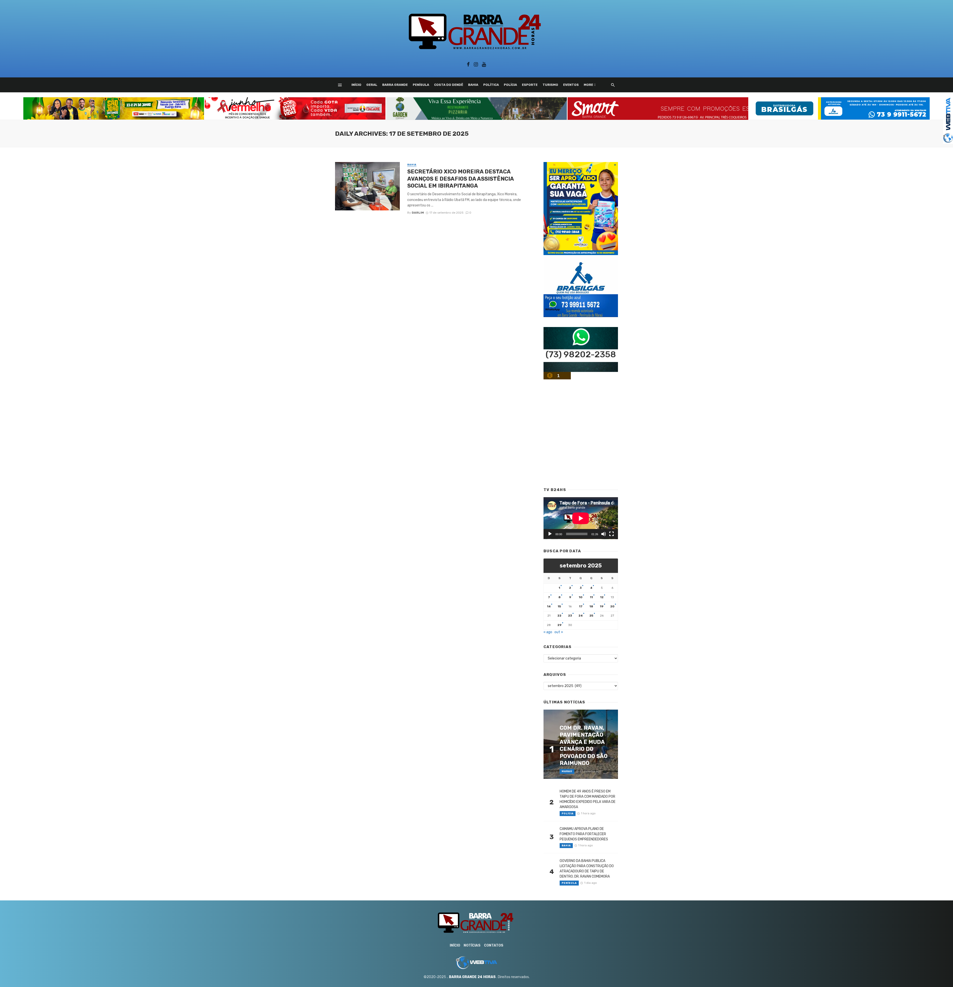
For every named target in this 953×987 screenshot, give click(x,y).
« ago (548, 632)
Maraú (567, 771)
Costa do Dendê (448, 85)
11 (591, 597)
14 (549, 606)
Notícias (472, 945)
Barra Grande (395, 85)
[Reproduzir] (549, 533)
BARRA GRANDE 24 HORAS (472, 977)
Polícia (510, 85)
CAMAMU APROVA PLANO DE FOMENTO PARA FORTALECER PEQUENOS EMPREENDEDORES (584, 834)
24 (581, 615)
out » (558, 632)
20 (612, 606)
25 (591, 615)
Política (491, 85)
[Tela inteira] (611, 533)
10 (580, 597)
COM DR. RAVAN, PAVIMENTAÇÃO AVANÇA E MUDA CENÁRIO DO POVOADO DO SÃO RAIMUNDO (584, 745)
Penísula (421, 85)
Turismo (550, 85)
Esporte (530, 85)
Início (356, 85)
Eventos (571, 85)
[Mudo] (603, 533)
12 (602, 597)
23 (570, 615)
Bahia (473, 85)
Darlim (418, 212)
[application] (581, 518)
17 (580, 606)
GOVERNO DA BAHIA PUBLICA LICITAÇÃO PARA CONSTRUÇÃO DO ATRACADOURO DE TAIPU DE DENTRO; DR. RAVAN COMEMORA (587, 869)
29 (559, 625)
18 (591, 606)
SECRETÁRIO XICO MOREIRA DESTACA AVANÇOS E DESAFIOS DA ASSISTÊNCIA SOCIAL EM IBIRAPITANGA (460, 178)
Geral (371, 85)
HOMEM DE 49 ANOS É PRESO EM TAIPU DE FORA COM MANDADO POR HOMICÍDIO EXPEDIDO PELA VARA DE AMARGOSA (587, 799)
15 (559, 606)
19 (602, 606)
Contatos (493, 945)
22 (559, 615)
